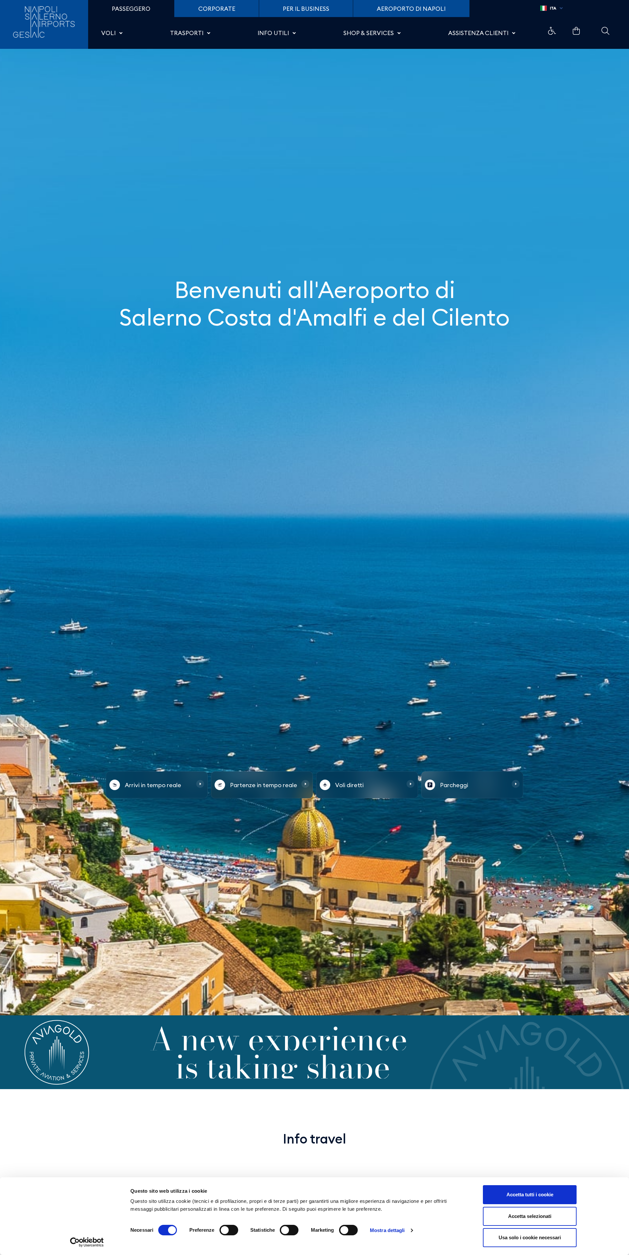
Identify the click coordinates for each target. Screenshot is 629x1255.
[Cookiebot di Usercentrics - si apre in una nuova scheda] (87, 1242)
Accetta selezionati (529, 1216)
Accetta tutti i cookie (529, 1194)
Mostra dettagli (387, 1230)
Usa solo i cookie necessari (530, 1237)
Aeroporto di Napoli (411, 8)
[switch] (228, 1230)
